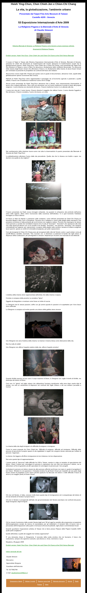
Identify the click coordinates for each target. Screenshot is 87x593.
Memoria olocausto (59, 581)
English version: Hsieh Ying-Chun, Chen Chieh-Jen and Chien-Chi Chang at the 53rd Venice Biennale (40, 55)
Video (46, 584)
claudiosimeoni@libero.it (19, 573)
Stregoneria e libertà (16, 581)
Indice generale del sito (14, 551)
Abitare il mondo (30, 581)
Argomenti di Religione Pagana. (43, 49)
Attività (70, 581)
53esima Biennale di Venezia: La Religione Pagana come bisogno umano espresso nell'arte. (43, 46)
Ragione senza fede (44, 581)
